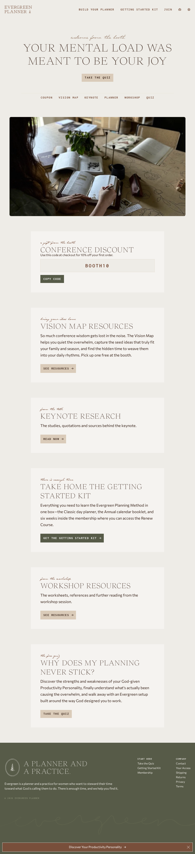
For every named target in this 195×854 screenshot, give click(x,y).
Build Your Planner (96, 9)
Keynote (91, 97)
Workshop (132, 97)
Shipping (181, 772)
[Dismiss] (188, 847)
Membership (145, 772)
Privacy (180, 781)
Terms (179, 786)
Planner (111, 97)
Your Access (183, 768)
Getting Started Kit (139, 9)
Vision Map (68, 97)
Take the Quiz (97, 77)
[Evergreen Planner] (18, 9)
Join (168, 9)
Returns (180, 777)
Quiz (150, 97)
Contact (181, 763)
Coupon (47, 97)
